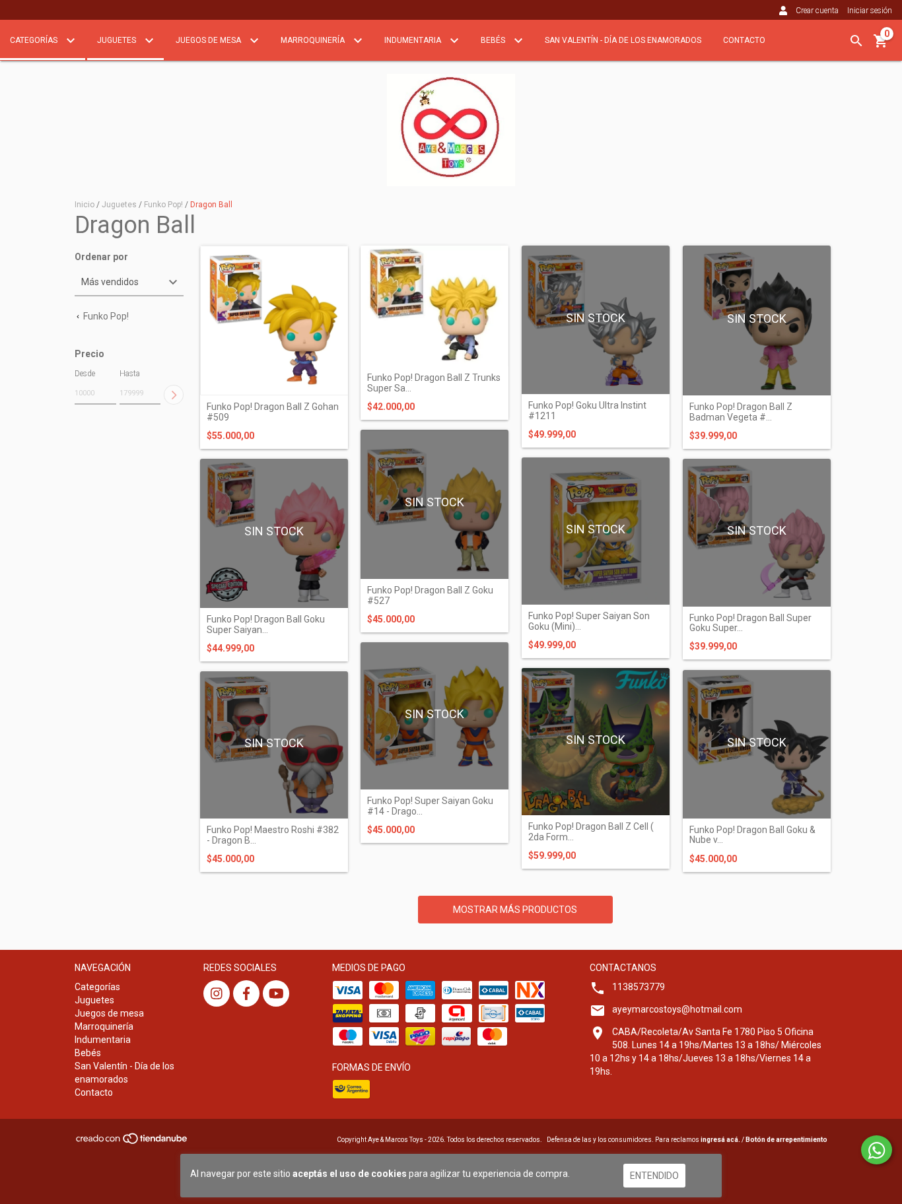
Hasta (130, 373)
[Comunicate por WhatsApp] (876, 1149)
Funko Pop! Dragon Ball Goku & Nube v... (752, 835)
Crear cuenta (817, 10)
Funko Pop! (163, 204)
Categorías (34, 40)
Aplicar (174, 395)
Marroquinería (314, 40)
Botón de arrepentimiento (786, 1139)
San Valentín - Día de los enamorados (623, 40)
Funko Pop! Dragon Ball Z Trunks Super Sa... (434, 383)
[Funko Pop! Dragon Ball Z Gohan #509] (274, 321)
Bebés (494, 40)
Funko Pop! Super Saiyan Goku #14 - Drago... (430, 806)
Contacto (744, 40)
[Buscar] (856, 41)
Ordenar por (101, 257)
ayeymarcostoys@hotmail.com (677, 1009)
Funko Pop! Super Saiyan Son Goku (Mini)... (589, 621)
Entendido (654, 1175)
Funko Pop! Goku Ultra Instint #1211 (587, 410)
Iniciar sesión (869, 10)
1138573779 (638, 987)
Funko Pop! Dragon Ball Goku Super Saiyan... (266, 624)
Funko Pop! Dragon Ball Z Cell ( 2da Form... (591, 832)
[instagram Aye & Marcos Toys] (216, 993)
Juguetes (117, 40)
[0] (881, 45)
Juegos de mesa (209, 40)
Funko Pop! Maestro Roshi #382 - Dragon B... (273, 835)
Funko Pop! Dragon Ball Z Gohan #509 (273, 412)
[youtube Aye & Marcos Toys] (276, 993)
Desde (85, 373)
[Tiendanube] (132, 1142)
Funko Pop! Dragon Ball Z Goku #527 (430, 595)
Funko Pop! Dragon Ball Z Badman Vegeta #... (740, 412)
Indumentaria (413, 40)
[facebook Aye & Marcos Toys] (246, 993)
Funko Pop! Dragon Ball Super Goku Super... (750, 623)
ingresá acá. (720, 1139)
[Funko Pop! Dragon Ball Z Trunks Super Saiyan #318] (434, 306)
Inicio (84, 204)
